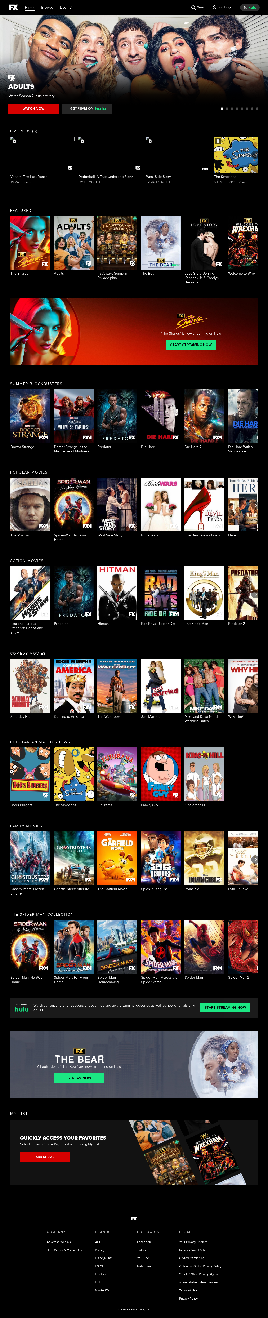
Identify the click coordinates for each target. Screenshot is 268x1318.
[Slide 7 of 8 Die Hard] (252, 108)
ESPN (99, 1266)
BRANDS (103, 1232)
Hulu (98, 1282)
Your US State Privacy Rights (198, 1274)
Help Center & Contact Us (64, 1250)
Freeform (101, 1274)
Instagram (144, 1266)
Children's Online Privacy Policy (200, 1266)
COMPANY (56, 1232)
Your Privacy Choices (193, 1242)
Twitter (141, 1250)
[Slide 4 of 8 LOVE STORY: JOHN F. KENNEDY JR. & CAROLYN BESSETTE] (237, 108)
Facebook (144, 1242)
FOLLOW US (148, 1232)
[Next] (255, 155)
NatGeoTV (102, 1290)
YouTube (143, 1258)
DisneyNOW (103, 1258)
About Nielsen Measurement (198, 1282)
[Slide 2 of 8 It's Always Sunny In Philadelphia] (226, 108)
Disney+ (100, 1250)
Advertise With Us (59, 1242)
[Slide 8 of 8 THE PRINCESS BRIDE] (257, 108)
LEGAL (185, 1232)
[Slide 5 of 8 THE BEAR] (242, 108)
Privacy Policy (188, 1298)
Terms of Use (188, 1290)
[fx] (13, 8)
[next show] (260, 65)
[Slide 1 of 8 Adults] (221, 108)
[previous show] (7, 65)
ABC (98, 1242)
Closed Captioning (192, 1258)
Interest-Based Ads (192, 1250)
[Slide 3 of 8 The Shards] (231, 108)
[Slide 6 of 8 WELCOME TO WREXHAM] (247, 108)
